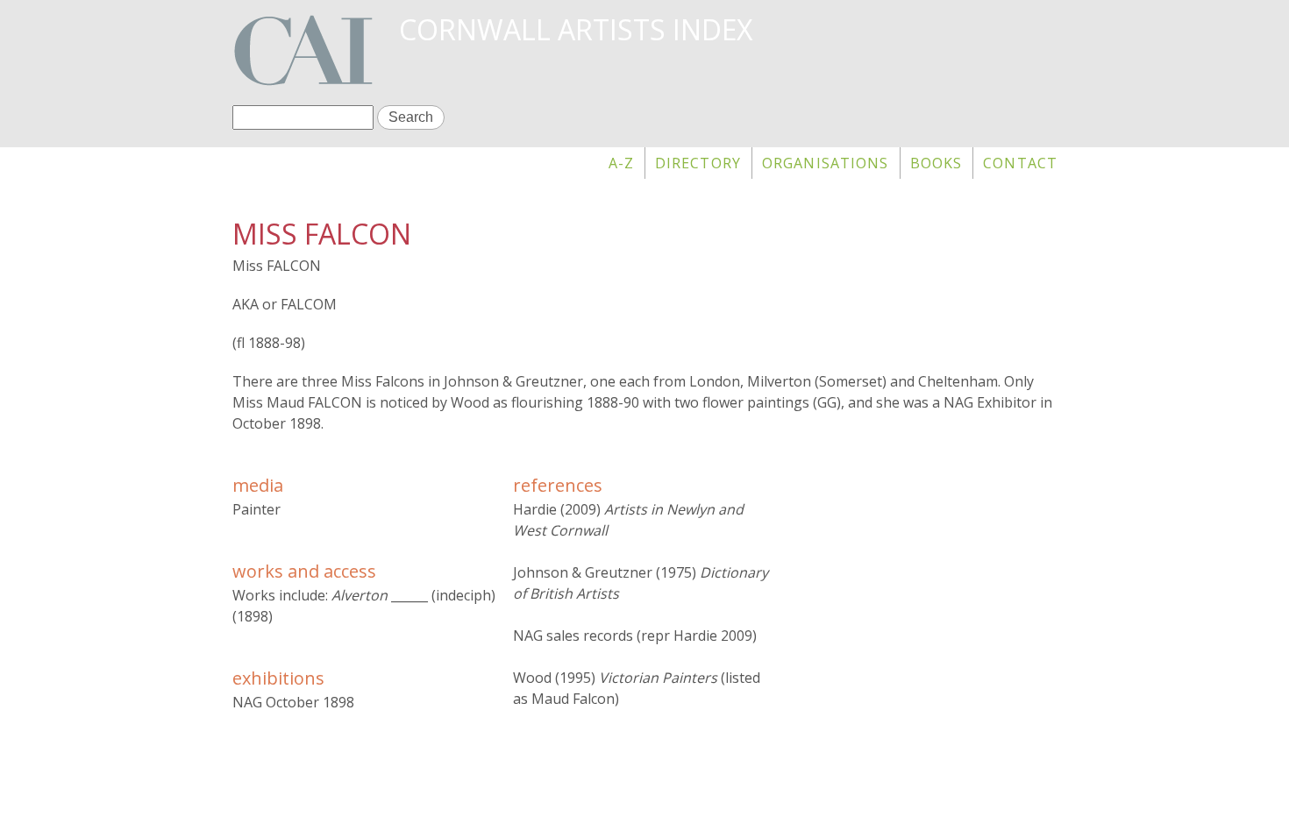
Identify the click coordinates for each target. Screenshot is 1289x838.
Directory (698, 163)
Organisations (825, 163)
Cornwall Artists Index (575, 29)
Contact (1020, 163)
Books (936, 163)
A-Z (621, 163)
